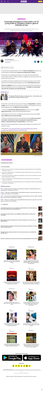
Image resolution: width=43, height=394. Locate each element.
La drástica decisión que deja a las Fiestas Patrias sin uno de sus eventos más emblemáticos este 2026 (11, 282)
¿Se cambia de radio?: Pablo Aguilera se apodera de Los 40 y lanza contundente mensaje (12, 261)
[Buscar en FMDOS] (5, 1)
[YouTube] (27, 365)
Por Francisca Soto (9, 59)
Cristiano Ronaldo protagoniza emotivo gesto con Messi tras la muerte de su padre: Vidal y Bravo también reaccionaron (31, 304)
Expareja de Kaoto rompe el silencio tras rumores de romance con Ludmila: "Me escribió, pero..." (18, 232)
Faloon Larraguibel (7, 159)
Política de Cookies (9, 376)
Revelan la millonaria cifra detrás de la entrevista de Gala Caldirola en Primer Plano (19, 238)
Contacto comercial (32, 376)
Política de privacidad (18, 376)
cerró (8, 126)
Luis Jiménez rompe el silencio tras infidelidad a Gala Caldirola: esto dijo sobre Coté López (18, 214)
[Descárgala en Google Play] (12, 357)
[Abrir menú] (2, 1)
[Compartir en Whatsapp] (41, 62)
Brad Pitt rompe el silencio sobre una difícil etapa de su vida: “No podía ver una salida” (11, 303)
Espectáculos (21, 19)
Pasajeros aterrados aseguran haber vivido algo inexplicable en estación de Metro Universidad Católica (12, 345)
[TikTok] (24, 365)
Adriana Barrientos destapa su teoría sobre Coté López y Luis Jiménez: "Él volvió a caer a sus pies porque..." (19, 226)
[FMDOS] (24, 1)
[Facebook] (16, 365)
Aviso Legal (26, 376)
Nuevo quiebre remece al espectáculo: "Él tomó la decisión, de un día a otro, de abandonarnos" (18, 220)
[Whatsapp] (29, 365)
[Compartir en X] (38, 62)
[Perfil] (8, 1)
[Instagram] (19, 365)
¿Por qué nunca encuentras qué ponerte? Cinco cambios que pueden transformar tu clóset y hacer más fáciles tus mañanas (31, 282)
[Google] (13, 365)
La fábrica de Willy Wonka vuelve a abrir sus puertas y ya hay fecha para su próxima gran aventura (12, 324)
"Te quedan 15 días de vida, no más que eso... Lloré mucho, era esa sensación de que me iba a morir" (25, 96)
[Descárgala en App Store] (32, 357)
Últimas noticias (6, 186)
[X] (21, 365)
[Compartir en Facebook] (35, 62)
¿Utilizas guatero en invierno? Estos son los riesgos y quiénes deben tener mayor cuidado (31, 324)
